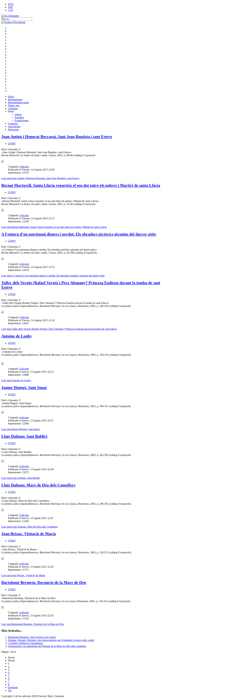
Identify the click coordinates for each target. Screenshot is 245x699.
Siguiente (13, 687)
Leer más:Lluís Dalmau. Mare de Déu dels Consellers (29, 526)
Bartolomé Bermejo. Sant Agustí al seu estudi (32, 637)
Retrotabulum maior (18, 102)
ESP (10, 7)
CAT (10, 10)
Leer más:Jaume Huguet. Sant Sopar (20, 429)
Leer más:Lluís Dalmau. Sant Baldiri (20, 478)
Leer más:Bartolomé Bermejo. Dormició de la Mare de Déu (32, 624)
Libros (18, 114)
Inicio (11, 96)
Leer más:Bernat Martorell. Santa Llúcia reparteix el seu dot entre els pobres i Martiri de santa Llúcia (54, 227)
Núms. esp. (14, 105)
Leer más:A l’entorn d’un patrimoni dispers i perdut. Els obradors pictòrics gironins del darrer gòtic (53, 275)
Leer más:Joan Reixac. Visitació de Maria (23, 575)
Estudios (19, 117)
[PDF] (12, 143)
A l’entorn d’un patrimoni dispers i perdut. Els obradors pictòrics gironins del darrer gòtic (78, 234)
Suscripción (14, 126)
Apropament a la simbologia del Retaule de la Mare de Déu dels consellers (47, 646)
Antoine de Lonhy (16, 336)
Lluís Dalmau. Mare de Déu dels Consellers (38, 485)
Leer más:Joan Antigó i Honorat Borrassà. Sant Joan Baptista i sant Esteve (40, 178)
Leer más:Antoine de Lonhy (16, 380)
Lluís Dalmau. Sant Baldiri (24, 436)
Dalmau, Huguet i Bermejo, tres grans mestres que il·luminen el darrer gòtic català (51, 640)
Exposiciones (22, 120)
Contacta (12, 123)
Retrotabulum (15, 99)
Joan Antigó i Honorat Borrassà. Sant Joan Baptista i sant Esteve (56, 136)
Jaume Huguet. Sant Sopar (24, 387)
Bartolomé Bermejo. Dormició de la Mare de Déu (43, 582)
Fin (10, 690)
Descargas (13, 129)
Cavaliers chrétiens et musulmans (25, 643)
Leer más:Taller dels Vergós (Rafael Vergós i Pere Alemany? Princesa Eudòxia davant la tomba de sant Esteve (59, 329)
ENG (11, 4)
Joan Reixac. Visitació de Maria (28, 533)
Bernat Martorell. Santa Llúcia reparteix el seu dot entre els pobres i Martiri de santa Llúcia (80, 185)
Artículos (13, 108)
